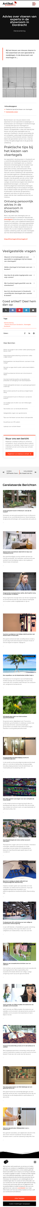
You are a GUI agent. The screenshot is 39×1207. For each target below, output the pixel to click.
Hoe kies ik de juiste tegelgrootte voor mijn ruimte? (19, 276)
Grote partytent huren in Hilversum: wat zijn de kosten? (18, 397)
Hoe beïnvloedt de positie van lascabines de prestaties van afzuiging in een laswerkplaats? (17, 379)
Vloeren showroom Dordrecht (14, 324)
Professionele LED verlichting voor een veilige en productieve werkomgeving (17, 922)
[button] (35, 1162)
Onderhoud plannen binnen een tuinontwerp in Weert (18, 373)
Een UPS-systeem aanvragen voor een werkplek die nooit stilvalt (18, 799)
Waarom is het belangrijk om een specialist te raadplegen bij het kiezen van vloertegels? (19, 259)
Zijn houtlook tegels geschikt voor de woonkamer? (19, 284)
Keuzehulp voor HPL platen (12, 422)
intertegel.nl (8, 219)
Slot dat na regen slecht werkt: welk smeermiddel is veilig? (19, 368)
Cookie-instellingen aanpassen (19, 1204)
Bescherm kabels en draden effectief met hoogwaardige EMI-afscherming (15, 881)
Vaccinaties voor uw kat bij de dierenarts (16, 408)
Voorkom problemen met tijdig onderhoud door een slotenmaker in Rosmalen (19, 634)
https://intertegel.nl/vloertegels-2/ (16, 239)
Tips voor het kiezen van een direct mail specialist (18, 417)
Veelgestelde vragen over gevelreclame (15, 413)
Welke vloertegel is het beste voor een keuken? (19, 268)
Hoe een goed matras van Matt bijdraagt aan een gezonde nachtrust (17, 1087)
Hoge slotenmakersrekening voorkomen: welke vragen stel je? (18, 356)
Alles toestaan (19, 1198)
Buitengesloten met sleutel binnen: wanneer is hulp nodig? (19, 362)
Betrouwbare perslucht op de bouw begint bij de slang (18, 391)
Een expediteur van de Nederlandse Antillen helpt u (18, 675)
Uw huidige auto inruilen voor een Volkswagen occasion (17, 403)
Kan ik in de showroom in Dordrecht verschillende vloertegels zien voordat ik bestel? (19, 293)
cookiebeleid (21, 1188)
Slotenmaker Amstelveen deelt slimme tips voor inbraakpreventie (17, 552)
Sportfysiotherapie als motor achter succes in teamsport (16, 840)
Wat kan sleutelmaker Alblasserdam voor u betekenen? (16, 1128)
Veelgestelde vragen (12, 112)
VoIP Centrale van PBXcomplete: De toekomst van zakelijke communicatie (18, 1005)
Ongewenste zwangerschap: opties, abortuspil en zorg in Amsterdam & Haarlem (19, 593)
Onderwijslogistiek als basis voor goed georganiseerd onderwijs (19, 385)
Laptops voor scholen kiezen (12, 426)
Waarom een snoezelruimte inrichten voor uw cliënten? (17, 964)
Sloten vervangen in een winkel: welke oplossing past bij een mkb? (19, 350)
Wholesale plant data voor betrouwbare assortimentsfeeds (15, 717)
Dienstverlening (19, 31)
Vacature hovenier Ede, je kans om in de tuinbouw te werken (19, 1046)
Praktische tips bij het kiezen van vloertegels (19, 109)
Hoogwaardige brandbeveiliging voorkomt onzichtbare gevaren (16, 758)
